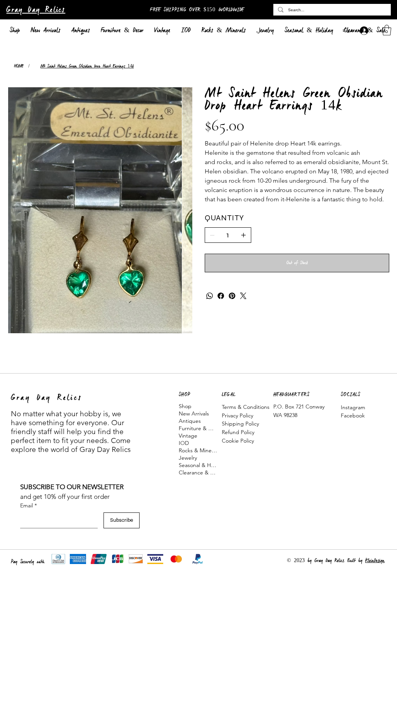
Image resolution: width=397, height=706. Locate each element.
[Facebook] (221, 296)
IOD (184, 443)
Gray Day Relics (35, 10)
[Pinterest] (232, 296)
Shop (185, 406)
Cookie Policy (238, 440)
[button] (386, 30)
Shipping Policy (240, 423)
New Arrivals (194, 413)
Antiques (190, 420)
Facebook (353, 415)
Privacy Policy (237, 415)
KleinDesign (375, 560)
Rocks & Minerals (198, 450)
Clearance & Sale (198, 472)
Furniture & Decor (198, 428)
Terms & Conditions (245, 406)
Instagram (353, 407)
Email (28, 505)
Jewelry (188, 457)
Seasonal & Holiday (198, 465)
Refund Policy (238, 432)
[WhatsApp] (209, 296)
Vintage (188, 435)
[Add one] (243, 235)
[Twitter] (243, 296)
